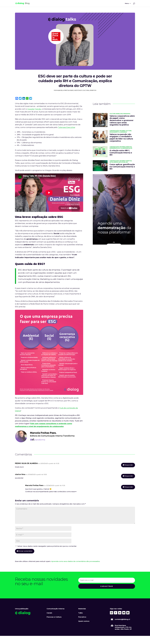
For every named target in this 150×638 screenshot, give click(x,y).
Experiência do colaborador (120, 148)
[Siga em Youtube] (123, 612)
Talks (80, 613)
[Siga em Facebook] (115, 612)
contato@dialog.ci (122, 619)
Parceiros (126, 113)
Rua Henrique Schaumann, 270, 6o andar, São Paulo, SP (123, 627)
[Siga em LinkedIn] (119, 612)
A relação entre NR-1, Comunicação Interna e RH (121, 152)
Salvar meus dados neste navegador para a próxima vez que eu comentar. (47, 546)
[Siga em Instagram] (111, 612)
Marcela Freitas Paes (65, 90)
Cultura (86, 90)
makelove (119, 113)
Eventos (93, 90)
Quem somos (83, 621)
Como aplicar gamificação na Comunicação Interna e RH (122, 166)
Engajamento (114, 132)
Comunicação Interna (117, 130)
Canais (49, 613)
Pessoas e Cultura (54, 617)
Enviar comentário (25, 551)
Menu (127, 3)
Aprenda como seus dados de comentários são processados (75, 561)
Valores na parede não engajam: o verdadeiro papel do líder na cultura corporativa (121, 137)
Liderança (123, 132)
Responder (129, 465)
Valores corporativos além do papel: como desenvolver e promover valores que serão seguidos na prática (122, 120)
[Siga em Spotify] (127, 612)
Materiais (82, 609)
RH (131, 148)
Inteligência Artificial (118, 162)
